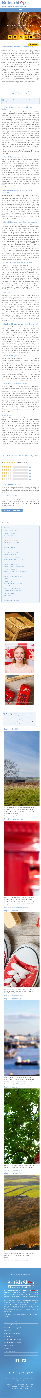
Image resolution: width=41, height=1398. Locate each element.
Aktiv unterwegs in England (14, 1173)
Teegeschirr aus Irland (12, 600)
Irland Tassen (9, 586)
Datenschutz (15, 1388)
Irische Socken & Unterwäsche (14, 566)
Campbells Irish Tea (11, 552)
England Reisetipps (11, 910)
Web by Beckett (29, 1384)
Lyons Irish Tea (9, 550)
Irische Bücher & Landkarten (13, 576)
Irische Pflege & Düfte (11, 531)
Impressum (25, 1388)
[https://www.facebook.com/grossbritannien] (17, 1360)
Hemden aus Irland (11, 562)
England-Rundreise (19, 724)
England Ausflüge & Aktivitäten (13, 1322)
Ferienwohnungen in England (15, 718)
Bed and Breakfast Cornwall (12, 1342)
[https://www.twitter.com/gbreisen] (23, 1360)
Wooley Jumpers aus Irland (13, 591)
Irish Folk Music (9, 581)
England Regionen (11, 1086)
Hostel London (8, 1336)
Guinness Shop (10, 538)
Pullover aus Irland (11, 569)
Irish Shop (6, 527)
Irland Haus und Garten (12, 598)
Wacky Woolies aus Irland (13, 588)
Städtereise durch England (12, 1339)
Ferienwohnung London (11, 1354)
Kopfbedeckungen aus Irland (14, 559)
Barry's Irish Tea (10, 545)
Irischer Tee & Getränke (12, 542)
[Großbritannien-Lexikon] (19, 690)
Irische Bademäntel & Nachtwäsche (16, 571)
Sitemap (11, 1386)
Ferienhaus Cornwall (10, 1325)
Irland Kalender (10, 574)
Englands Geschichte (12, 729)
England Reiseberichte (12, 998)
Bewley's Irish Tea (10, 547)
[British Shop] (14, 8)
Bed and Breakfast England (12, 1328)
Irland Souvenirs (10, 595)
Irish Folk (7, 579)
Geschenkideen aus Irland (13, 583)
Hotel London (8, 1348)
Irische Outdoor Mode (12, 564)
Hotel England (8, 1331)
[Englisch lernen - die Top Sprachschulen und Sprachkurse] (19, 658)
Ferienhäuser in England (24, 716)
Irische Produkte (10, 533)
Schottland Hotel (9, 1345)
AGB (16, 1386)
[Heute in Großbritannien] (19, 626)
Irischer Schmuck (10, 554)
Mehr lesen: (15, 816)
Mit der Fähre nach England (12, 1333)
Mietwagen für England (26, 720)
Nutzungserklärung (26, 1386)
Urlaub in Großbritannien (13, 819)
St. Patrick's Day (10, 593)
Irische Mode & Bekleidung (13, 557)
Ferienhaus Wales (9, 1351)
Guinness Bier (9, 535)
